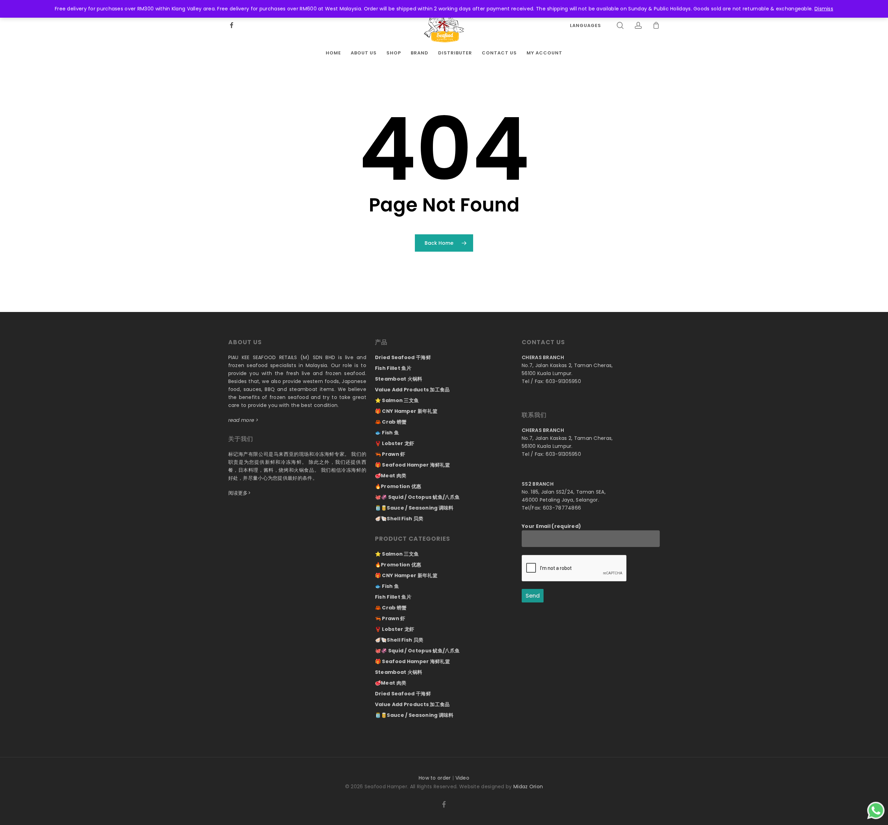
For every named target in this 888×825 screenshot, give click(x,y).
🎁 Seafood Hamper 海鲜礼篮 (412, 464)
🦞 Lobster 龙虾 (395, 443)
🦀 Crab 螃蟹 (391, 421)
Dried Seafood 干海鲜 (403, 357)
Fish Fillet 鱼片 (393, 368)
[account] (638, 25)
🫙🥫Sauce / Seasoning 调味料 (414, 507)
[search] (620, 25)
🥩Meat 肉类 (390, 475)
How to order (435, 777)
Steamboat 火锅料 (398, 378)
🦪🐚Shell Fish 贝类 (399, 518)
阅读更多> (239, 492)
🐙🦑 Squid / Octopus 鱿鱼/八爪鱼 (417, 497)
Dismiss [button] (823, 8)
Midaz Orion (528, 786)
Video (462, 777)
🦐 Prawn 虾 (390, 454)
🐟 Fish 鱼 (387, 432)
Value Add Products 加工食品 (412, 389)
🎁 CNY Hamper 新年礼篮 (406, 411)
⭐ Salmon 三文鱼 (397, 400)
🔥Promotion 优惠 (398, 486)
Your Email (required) (551, 526)
